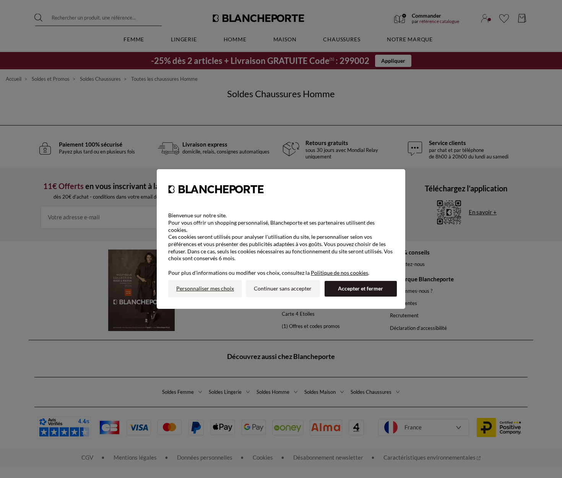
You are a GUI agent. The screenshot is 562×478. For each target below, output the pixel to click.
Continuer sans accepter (283, 288)
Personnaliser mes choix (205, 288)
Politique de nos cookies (339, 272)
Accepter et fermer (360, 288)
